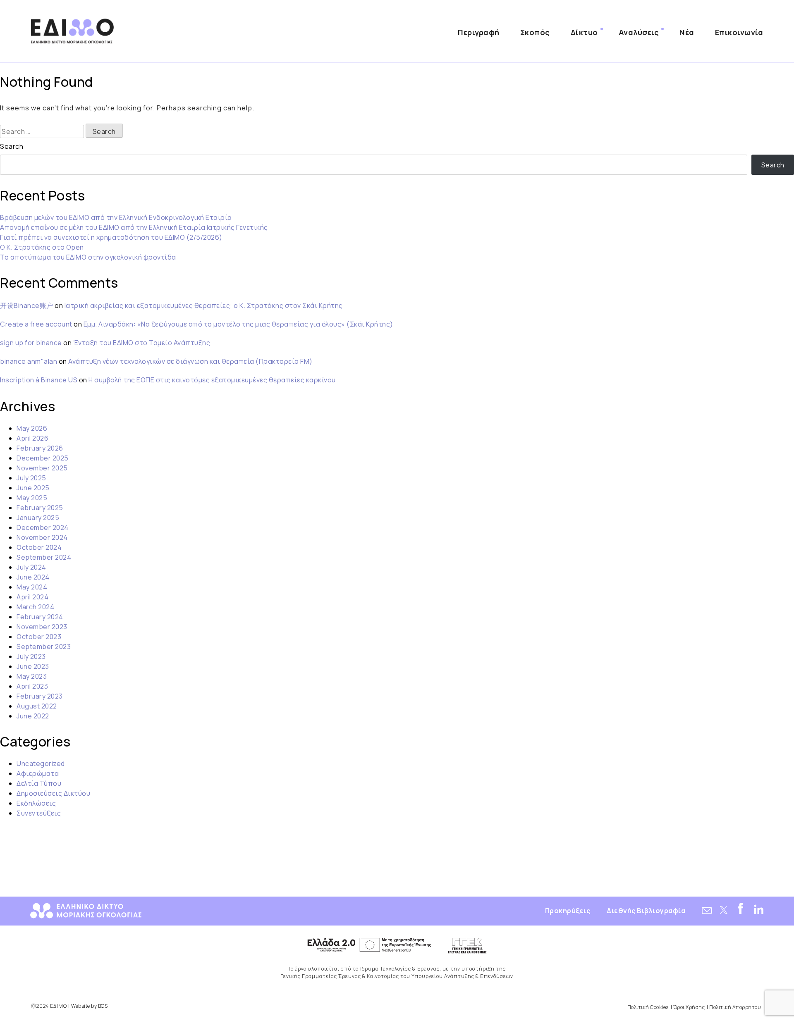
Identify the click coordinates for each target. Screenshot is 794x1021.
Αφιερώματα (38, 773)
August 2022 (37, 706)
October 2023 (39, 636)
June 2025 (33, 487)
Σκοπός (535, 32)
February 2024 (40, 616)
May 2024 (32, 587)
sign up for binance (31, 342)
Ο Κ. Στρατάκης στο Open (42, 247)
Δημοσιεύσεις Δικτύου (53, 793)
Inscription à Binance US (38, 379)
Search (11, 146)
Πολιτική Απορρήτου (735, 1007)
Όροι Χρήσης (689, 1007)
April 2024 (32, 596)
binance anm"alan (28, 361)
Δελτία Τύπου (39, 783)
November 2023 (42, 626)
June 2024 (33, 577)
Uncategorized (41, 763)
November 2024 (42, 537)
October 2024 (39, 547)
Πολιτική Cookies (648, 1007)
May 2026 (32, 428)
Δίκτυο (584, 32)
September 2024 (44, 557)
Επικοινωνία (739, 32)
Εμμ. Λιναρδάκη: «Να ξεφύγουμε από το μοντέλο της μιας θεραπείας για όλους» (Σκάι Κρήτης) (238, 324)
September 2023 (44, 646)
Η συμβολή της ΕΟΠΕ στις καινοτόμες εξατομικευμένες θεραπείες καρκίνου (212, 379)
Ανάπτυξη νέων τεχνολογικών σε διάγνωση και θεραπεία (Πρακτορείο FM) (190, 361)
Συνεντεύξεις (39, 813)
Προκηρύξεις (568, 910)
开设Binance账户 (26, 305)
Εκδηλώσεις (36, 803)
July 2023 (31, 656)
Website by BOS (89, 1005)
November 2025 (42, 467)
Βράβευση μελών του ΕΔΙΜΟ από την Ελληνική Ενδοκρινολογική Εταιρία (116, 217)
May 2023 (32, 676)
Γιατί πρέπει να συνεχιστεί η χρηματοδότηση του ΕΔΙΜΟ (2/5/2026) (111, 237)
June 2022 (33, 715)
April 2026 (32, 438)
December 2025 (43, 458)
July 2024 (31, 567)
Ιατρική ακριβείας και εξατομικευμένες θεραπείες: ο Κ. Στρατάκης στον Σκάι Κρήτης (204, 305)
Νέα (686, 32)
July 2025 (31, 477)
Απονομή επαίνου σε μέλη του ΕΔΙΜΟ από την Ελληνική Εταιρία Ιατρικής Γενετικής (134, 227)
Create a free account (36, 324)
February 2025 (40, 507)
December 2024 (43, 527)
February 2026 (40, 448)
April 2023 (32, 686)
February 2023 (40, 696)
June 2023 (33, 666)
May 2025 (32, 497)
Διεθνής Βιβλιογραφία (646, 910)
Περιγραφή (479, 32)
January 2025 (38, 517)
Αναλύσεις (639, 32)
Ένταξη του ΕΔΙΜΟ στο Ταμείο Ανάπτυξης (141, 342)
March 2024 (35, 606)
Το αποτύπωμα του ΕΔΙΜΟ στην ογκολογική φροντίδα (88, 257)
